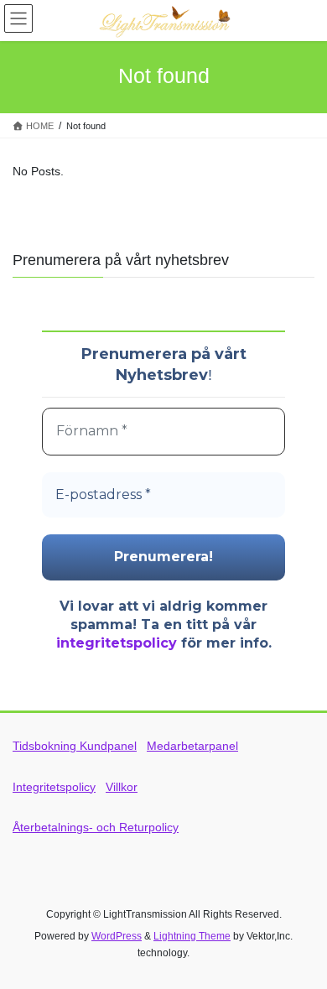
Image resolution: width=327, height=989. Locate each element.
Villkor (122, 787)
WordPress (116, 936)
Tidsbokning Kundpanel (75, 745)
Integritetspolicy (54, 787)
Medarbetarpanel (192, 745)
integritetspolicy (116, 643)
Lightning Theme (192, 936)
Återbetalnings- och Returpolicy (96, 827)
